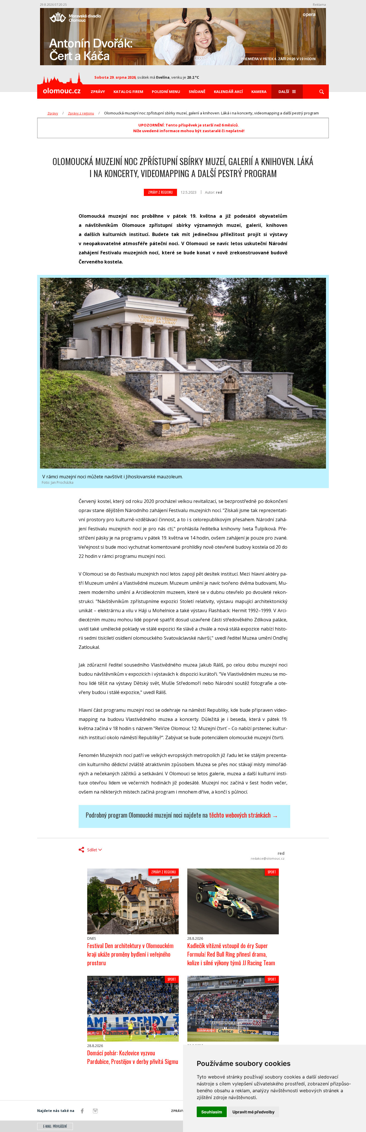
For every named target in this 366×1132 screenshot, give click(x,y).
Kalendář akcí (228, 91)
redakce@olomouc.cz (268, 858)
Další (284, 91)
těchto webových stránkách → (243, 814)
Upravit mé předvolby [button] (253, 1111)
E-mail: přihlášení (55, 1126)
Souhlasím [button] (211, 1111)
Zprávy (98, 91)
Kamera (258, 91)
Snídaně (197, 91)
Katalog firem (128, 91)
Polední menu (166, 91)
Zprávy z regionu (81, 113)
